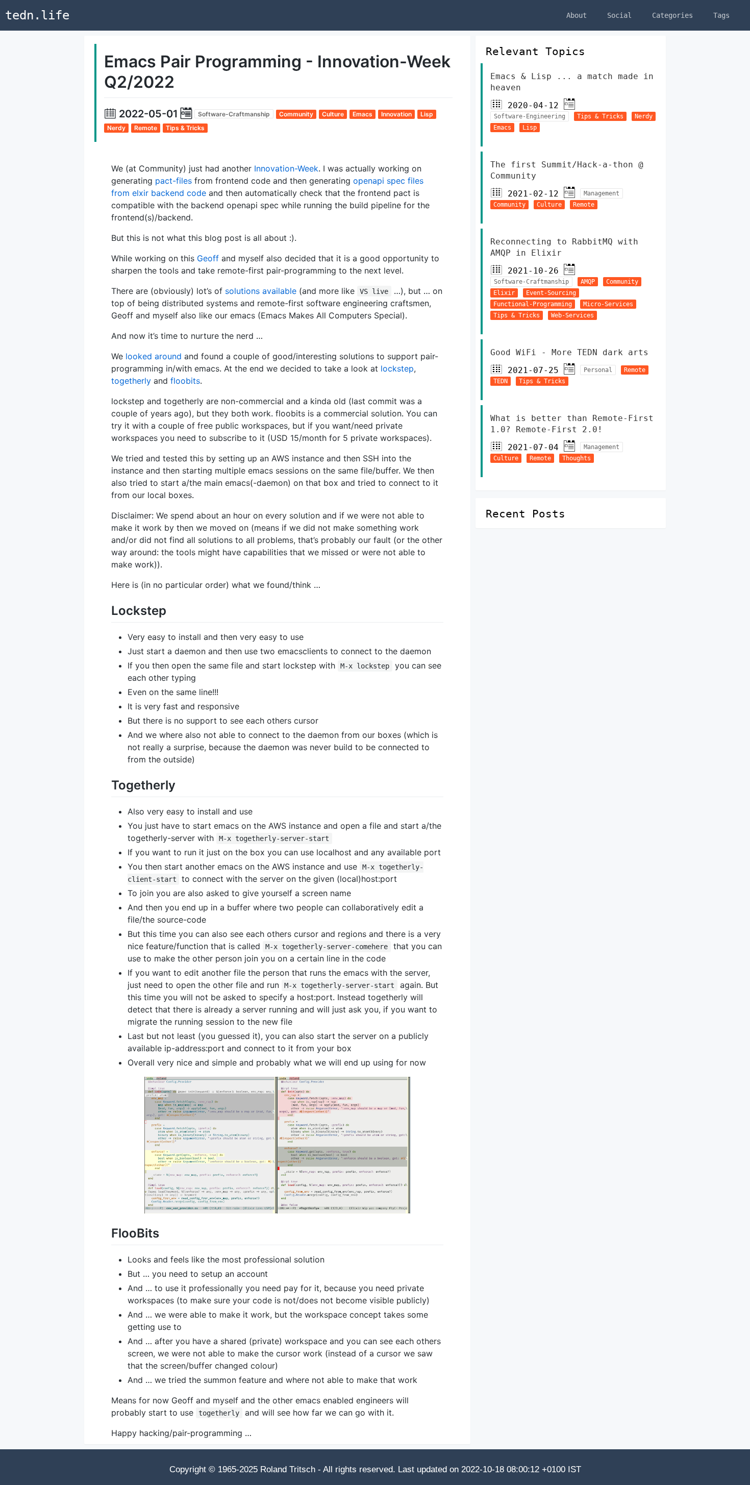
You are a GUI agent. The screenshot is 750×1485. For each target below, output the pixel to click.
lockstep (397, 368)
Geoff (208, 258)
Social (619, 15)
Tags (721, 15)
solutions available (260, 291)
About (576, 15)
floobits (185, 381)
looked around (154, 356)
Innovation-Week (286, 168)
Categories (672, 15)
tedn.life (37, 15)
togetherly (131, 381)
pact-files (173, 181)
